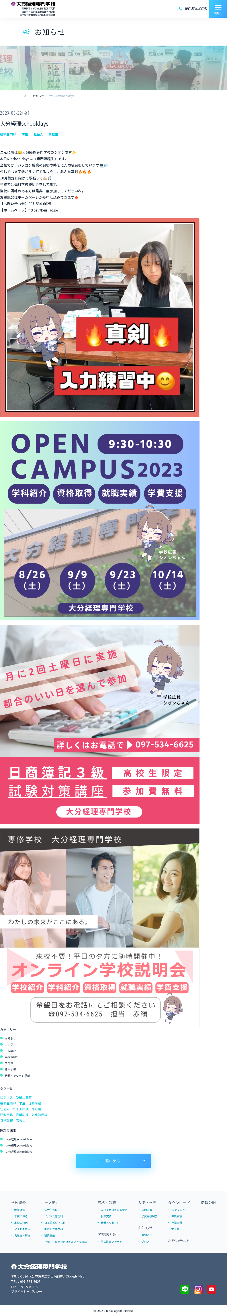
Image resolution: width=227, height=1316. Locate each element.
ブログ (9, 1044)
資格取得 (6, 1120)
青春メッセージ (110, 1222)
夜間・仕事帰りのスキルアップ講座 (65, 1242)
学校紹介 (18, 1202)
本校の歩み (21, 1216)
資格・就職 (107, 1202)
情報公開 (208, 1202)
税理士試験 (20, 1108)
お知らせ (10, 1038)
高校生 (20, 1120)
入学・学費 (147, 1202)
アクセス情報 (22, 1229)
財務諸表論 (39, 1114)
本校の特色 (21, 1222)
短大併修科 (51, 1210)
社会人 (5, 1108)
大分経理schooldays (18, 1139)
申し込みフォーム (111, 1241)
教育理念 (19, 1210)
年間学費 (146, 1210)
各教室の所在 (22, 1235)
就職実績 (106, 1216)
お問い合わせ (179, 1240)
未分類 (9, 1063)
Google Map (75, 1276)
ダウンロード (179, 1202)
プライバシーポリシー (26, 1291)
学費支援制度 (149, 1216)
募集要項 (176, 1216)
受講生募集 (24, 1097)
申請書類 (176, 1222)
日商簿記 (34, 1103)
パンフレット (179, 1210)
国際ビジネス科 (53, 1229)
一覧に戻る (111, 1160)
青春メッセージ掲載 (17, 1075)
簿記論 (36, 1108)
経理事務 (6, 1114)
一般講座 (10, 1050)
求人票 (175, 1229)
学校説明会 (12, 1057)
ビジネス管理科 (53, 1216)
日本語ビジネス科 (55, 1222)
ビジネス (6, 1097)
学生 (22, 1103)
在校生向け (8, 1103)
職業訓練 (10, 1069)
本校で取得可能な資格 (114, 1210)
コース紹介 (50, 1202)
